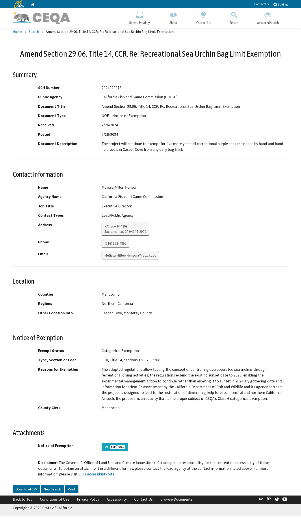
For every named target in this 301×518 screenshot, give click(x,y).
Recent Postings (139, 23)
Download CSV (26, 489)
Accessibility (117, 499)
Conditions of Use (54, 499)
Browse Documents (176, 499)
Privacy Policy (88, 499)
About (173, 23)
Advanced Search (268, 23)
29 (114, 447)
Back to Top (22, 499)
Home (17, 31)
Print (72, 489)
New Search (52, 489)
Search (234, 23)
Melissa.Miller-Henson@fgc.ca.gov (130, 255)
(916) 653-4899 (115, 243)
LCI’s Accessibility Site (96, 474)
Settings (282, 4)
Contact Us (261, 4)
